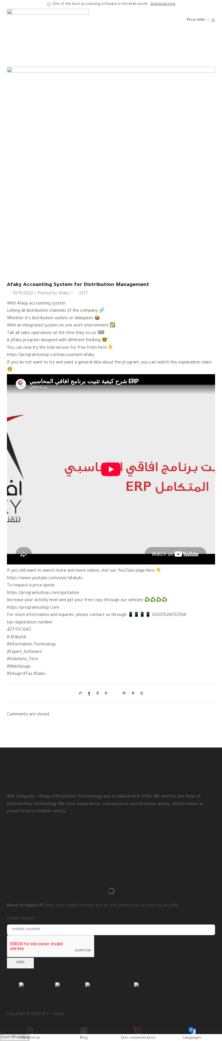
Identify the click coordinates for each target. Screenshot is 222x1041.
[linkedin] (124, 694)
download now (162, 4)
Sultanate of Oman (115, 985)
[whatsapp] (133, 694)
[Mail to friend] (115, 694)
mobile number (22, 919)
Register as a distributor (30, 778)
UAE (14, 985)
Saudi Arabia (43, 985)
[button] (196, 20)
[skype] (140, 694)
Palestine (76, 985)
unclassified (118, 41)
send (20, 962)
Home (99, 41)
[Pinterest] (106, 694)
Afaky (64, 293)
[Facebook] (89, 694)
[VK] (97, 694)
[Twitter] (82, 694)
